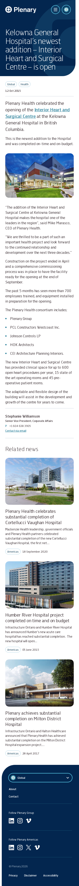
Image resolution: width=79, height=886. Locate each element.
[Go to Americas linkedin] (11, 847)
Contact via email (15, 430)
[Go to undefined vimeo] (28, 820)
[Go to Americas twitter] (28, 847)
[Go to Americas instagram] (20, 847)
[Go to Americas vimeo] (37, 847)
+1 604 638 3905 (20, 426)
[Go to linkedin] (11, 820)
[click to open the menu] (55, 9)
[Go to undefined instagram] (20, 820)
